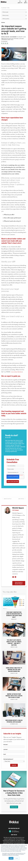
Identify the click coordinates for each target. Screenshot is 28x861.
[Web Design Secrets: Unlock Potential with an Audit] (14, 716)
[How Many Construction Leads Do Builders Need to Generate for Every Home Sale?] (14, 608)
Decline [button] (16, 858)
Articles (3, 22)
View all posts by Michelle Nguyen (18, 583)
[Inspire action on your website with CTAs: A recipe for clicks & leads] (14, 690)
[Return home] (4, 2)
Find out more (14, 807)
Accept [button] (11, 858)
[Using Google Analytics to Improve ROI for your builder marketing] (14, 664)
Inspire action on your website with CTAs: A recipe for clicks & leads (14, 695)
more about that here (16, 372)
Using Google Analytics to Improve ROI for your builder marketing (14, 669)
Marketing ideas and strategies (11, 38)
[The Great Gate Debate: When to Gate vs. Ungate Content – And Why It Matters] (14, 636)
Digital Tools (10, 39)
